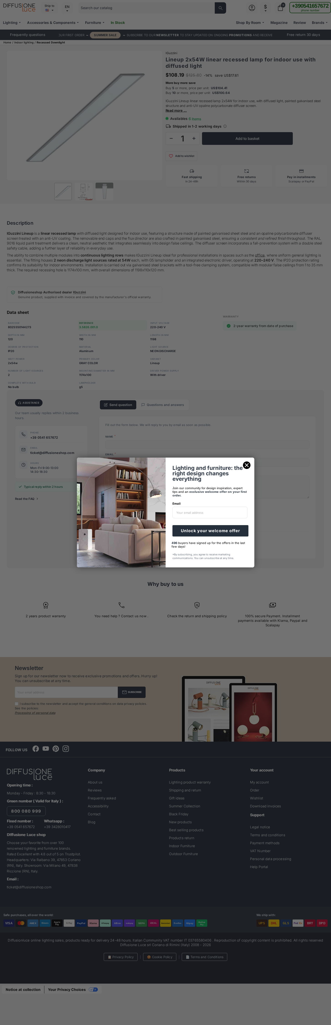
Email (176, 503)
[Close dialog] (247, 465)
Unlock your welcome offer (210, 530)
